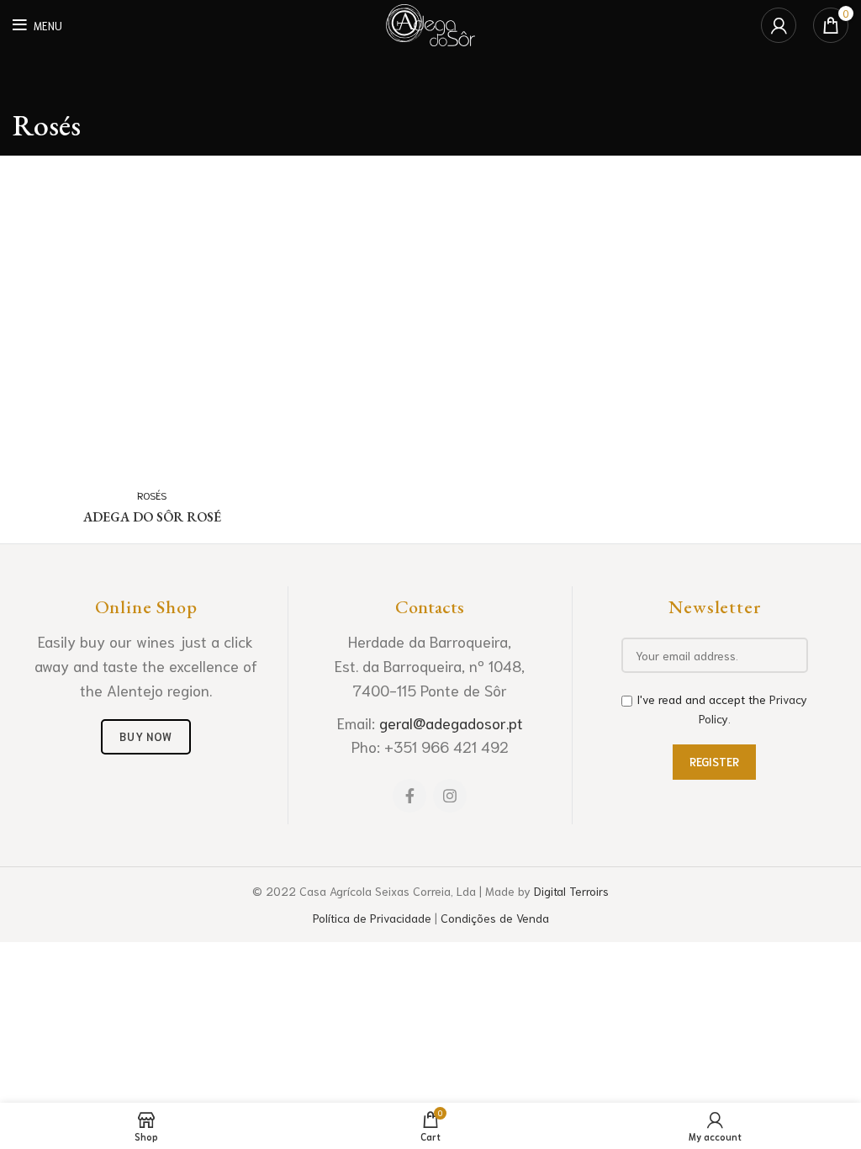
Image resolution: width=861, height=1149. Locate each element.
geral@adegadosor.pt (451, 722)
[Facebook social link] (409, 796)
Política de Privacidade (372, 917)
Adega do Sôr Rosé (152, 517)
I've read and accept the (722, 708)
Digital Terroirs (571, 890)
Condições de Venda (495, 917)
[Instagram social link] (450, 796)
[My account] (779, 25)
